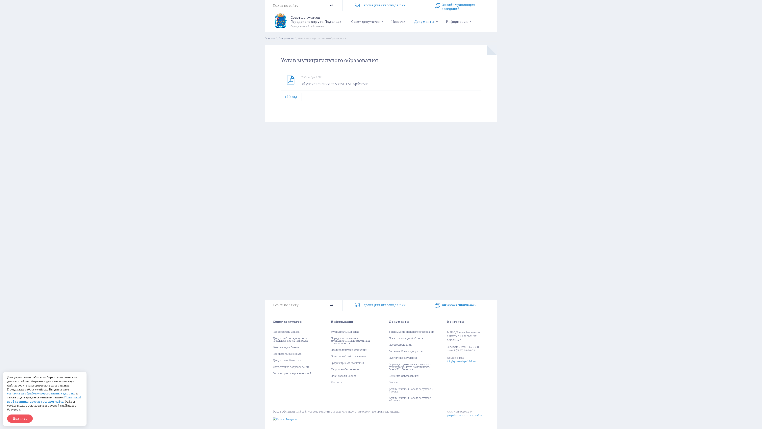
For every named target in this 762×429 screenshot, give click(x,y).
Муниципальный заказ (345, 331)
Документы (424, 21)
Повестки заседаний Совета (406, 338)
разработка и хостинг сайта (464, 415)
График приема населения (347, 363)
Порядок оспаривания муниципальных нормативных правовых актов (350, 341)
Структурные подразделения (291, 367)
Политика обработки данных (348, 356)
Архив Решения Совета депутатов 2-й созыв (411, 390)
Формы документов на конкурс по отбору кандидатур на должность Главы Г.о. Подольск (410, 367)
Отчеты (393, 382)
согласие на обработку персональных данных (41, 393)
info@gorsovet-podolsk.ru (461, 361)
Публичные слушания (403, 358)
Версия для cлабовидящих (383, 5)
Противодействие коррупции (349, 350)
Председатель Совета (286, 331)
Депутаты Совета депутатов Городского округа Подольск (290, 339)
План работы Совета (343, 376)
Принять (20, 418)
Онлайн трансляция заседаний (458, 6)
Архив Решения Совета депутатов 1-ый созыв (411, 399)
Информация (457, 21)
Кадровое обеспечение (345, 369)
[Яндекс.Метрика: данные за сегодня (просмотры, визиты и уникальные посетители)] (285, 419)
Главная (270, 38)
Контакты (337, 382)
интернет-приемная (459, 304)
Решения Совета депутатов (406, 351)
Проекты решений (400, 344)
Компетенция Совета (286, 347)
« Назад (291, 97)
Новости (398, 21)
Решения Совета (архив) (404, 376)
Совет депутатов (365, 21)
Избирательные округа (287, 354)
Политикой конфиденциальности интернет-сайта (44, 399)
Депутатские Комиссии (287, 360)
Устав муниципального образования (412, 331)
